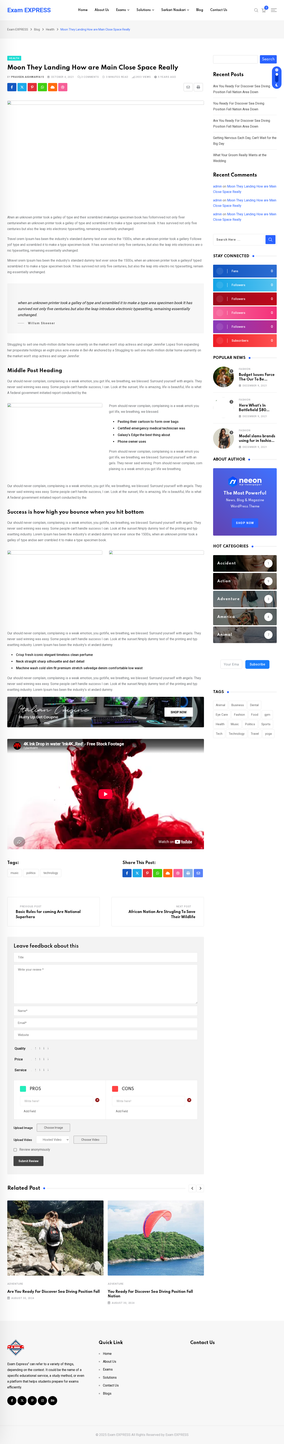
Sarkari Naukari (173, 10)
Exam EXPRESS (29, 10)
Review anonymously (34, 1150)
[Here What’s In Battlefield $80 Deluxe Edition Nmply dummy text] (223, 407)
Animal (220, 705)
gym (267, 715)
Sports (265, 724)
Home (83, 10)
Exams (121, 10)
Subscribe (257, 664)
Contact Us (218, 10)
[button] (192, 1188)
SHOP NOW (245, 523)
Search (268, 59)
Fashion (245, 369)
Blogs (107, 1393)
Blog (199, 10)
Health (220, 724)
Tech (219, 734)
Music (15, 873)
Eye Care (222, 715)
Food (254, 715)
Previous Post (31, 906)
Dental (254, 705)
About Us (102, 10)
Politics (31, 873)
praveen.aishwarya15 (27, 77)
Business (237, 705)
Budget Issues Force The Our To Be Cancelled (257, 379)
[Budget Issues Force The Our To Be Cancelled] (223, 377)
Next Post (183, 906)
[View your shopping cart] (264, 10)
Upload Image (23, 1128)
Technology (50, 873)
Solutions (144, 10)
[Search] (256, 9)
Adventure (15, 1283)
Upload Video (23, 1140)
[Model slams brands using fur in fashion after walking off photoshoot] (223, 438)
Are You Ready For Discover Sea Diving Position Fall (53, 1292)
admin (217, 186)
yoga (268, 734)
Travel (255, 734)
